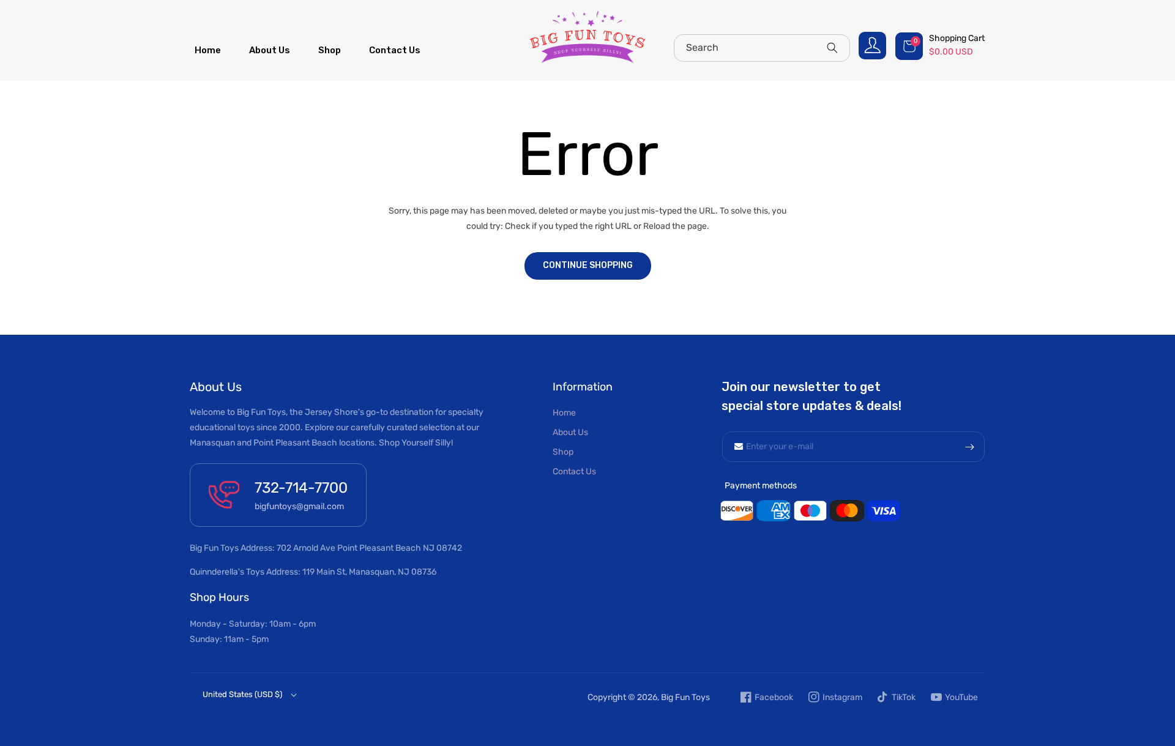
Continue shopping (588, 265)
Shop (563, 452)
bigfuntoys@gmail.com (299, 506)
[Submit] (969, 447)
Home (564, 413)
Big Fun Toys (685, 697)
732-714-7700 (301, 487)
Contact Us (574, 471)
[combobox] (762, 48)
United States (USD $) (242, 694)
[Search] (832, 47)
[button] (941, 45)
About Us (570, 432)
